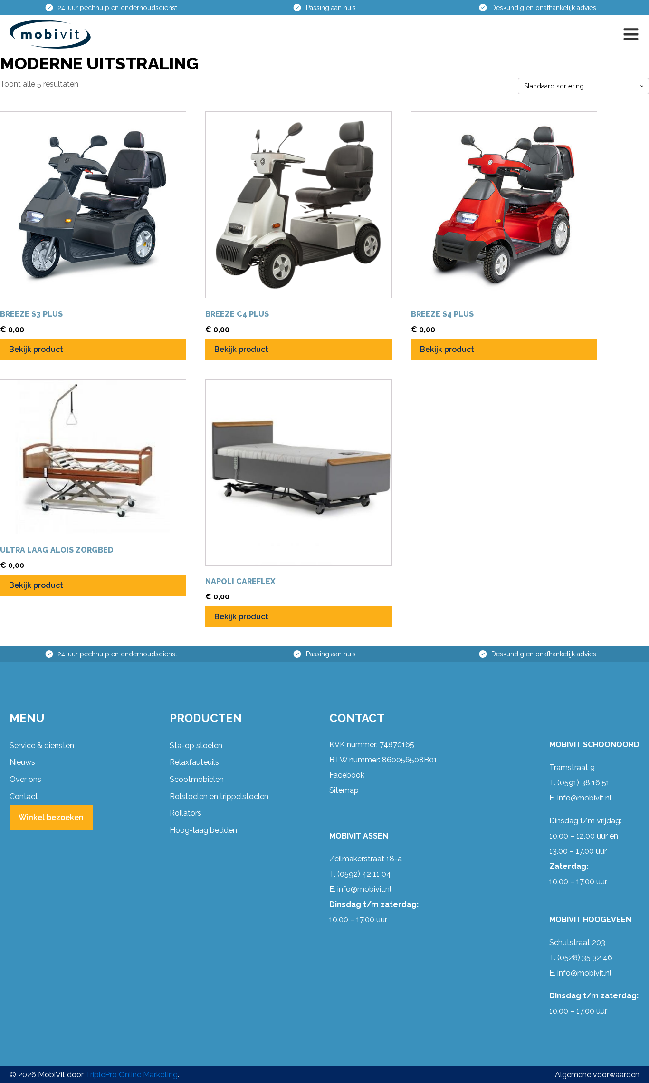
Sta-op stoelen (196, 745)
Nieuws (22, 762)
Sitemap (344, 790)
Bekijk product (36, 349)
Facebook (346, 775)
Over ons (25, 779)
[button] (630, 34)
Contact (24, 796)
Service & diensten (42, 745)
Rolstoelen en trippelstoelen (219, 796)
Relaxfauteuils (194, 762)
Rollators (185, 813)
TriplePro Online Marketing (132, 1074)
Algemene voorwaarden (597, 1074)
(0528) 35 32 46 (584, 957)
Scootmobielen (197, 779)
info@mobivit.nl (364, 889)
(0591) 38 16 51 (583, 782)
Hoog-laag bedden (203, 830)
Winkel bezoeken (51, 817)
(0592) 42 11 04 (364, 873)
